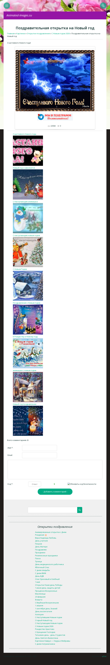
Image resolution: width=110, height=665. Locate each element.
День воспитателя (43, 611)
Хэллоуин (39, 614)
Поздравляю (41, 549)
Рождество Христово (44, 629)
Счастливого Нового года (24, 134)
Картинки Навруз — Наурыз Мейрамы (52, 641)
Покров (38, 543)
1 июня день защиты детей (47, 588)
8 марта (38, 599)
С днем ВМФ (40, 573)
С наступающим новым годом (26, 235)
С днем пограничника (45, 644)
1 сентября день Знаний (46, 608)
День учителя (41, 540)
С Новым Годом (20, 269)
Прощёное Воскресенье (46, 591)
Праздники (40, 552)
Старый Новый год (43, 620)
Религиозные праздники (46, 555)
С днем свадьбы (42, 570)
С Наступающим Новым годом (48, 623)
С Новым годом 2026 (44, 626)
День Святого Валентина (46, 638)
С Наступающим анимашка (25, 201)
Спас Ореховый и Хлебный (47, 579)
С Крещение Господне (45, 632)
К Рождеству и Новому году (25, 336)
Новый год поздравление (24, 404)
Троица (38, 561)
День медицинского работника (49, 564)
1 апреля (39, 605)
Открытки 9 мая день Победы (48, 585)
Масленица (40, 593)
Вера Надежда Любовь (45, 538)
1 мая (37, 582)
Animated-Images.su (19, 15)
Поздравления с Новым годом (26, 303)
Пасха (38, 558)
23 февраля (40, 596)
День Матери (41, 546)
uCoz (104, 656)
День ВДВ (39, 576)
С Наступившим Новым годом (48, 617)
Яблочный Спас (42, 567)
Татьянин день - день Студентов (50, 635)
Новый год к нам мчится (24, 168)
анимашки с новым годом (24, 370)
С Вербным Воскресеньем (47, 602)
